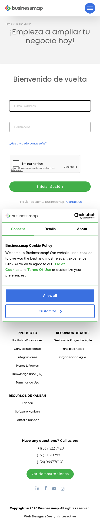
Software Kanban (27, 411)
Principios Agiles (72, 349)
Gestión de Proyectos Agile (73, 340)
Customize (47, 311)
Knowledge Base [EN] (27, 374)
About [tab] (82, 229)
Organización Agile (72, 357)
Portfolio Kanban (27, 420)
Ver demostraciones (50, 474)
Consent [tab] (18, 229)
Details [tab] (50, 229)
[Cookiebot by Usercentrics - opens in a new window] (74, 216)
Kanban (27, 403)
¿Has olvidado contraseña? (28, 143)
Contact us (74, 201)
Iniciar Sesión (23, 23)
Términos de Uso (27, 382)
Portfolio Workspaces (27, 340)
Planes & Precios (27, 366)
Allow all (50, 296)
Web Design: (50, 516)
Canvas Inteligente (27, 349)
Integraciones (27, 357)
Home (8, 23)
